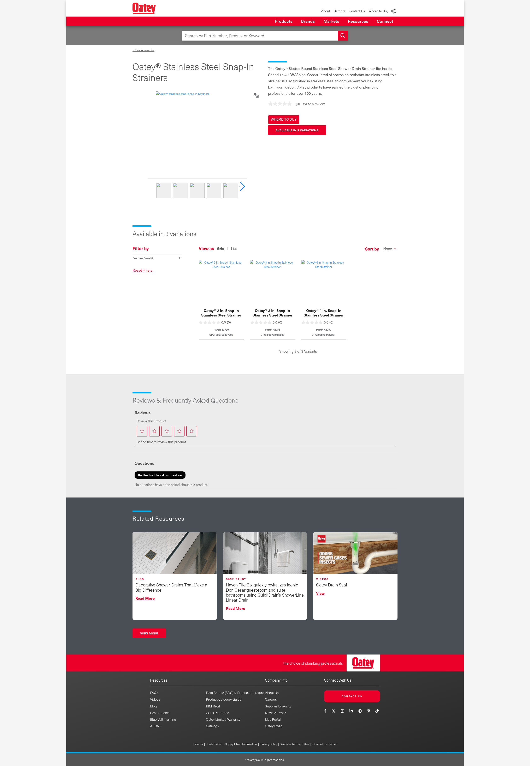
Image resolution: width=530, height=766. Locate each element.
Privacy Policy (268, 744)
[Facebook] (325, 711)
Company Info (276, 680)
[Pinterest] (368, 711)
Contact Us (357, 11)
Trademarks (214, 744)
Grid (220, 248)
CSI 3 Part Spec (217, 713)
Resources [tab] (358, 21)
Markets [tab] (331, 21)
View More (149, 633)
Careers (339, 11)
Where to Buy (378, 11)
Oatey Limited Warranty (223, 719)
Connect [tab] (385, 21)
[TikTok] (377, 711)
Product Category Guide (223, 699)
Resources (158, 680)
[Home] (144, 8)
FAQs (154, 692)
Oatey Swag (273, 726)
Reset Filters (142, 270)
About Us (272, 692)
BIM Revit (213, 706)
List (234, 248)
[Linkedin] (351, 711)
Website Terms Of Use (295, 744)
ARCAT (155, 726)
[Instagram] (342, 711)
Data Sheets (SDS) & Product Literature (235, 692)
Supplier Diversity (278, 706)
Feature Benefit (156, 257)
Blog (153, 706)
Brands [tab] (308, 21)
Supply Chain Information (241, 744)
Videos (155, 699)
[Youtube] (360, 711)
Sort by (372, 248)
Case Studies (160, 713)
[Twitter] (333, 711)
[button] (283, 119)
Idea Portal (273, 719)
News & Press (275, 713)
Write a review (314, 103)
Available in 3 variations (297, 130)
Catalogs (212, 726)
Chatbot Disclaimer (325, 744)
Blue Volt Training (163, 719)
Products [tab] (283, 21)
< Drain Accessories (143, 50)
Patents (198, 744)
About (325, 11)
